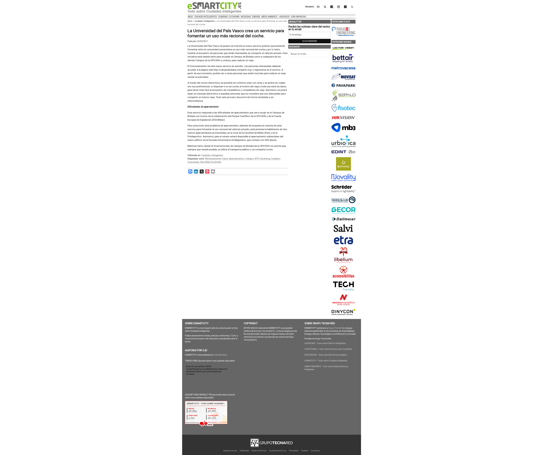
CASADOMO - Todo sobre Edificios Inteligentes (325, 343)
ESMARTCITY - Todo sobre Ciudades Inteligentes (325, 361)
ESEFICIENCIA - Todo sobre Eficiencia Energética (325, 355)
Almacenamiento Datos (216, 158)
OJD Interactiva (220, 355)
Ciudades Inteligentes (205, 21)
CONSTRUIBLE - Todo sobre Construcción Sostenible (328, 349)
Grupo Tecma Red (336, 328)
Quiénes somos (230, 450)
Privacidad (293, 450)
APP (257, 158)
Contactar (315, 450)
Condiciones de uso (277, 450)
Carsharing (265, 158)
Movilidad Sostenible (210, 162)
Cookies (304, 450)
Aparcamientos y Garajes (241, 158)
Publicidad (244, 450)
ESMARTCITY (214, 7)
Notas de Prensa (259, 450)
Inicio (190, 21)
